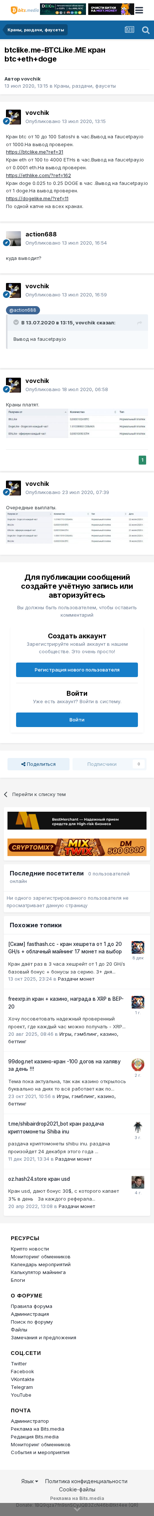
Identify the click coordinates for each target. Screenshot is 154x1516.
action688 (41, 234)
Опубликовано (65, 121)
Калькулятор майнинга (38, 1272)
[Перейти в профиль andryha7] (138, 1182)
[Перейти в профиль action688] (13, 238)
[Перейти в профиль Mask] (138, 947)
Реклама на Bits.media (37, 1429)
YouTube (21, 1395)
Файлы (19, 1330)
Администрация (30, 1314)
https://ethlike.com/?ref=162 (38, 175)
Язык (28, 1481)
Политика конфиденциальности (86, 1481)
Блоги (18, 1280)
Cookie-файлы (77, 1489)
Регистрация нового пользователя (77, 670)
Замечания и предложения (43, 1337)
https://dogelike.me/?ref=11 (37, 198)
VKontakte (22, 1379)
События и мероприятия (40, 1452)
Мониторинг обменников (41, 1256)
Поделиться (40, 764)
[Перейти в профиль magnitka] (138, 1065)
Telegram (22, 1387)
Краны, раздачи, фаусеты (85, 86)
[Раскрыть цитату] (16, 322)
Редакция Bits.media (35, 1437)
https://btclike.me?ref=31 (34, 152)
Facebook (22, 1371)
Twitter (19, 1363)
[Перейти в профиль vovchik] (13, 117)
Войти (77, 720)
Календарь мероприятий (41, 1264)
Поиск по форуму (32, 1322)
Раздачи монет (76, 979)
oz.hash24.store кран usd (39, 1179)
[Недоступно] (77, 423)
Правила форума (31, 1306)
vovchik (31, 79)
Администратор (30, 1421)
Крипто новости (30, 1249)
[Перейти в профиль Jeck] (138, 1127)
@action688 (22, 310)
